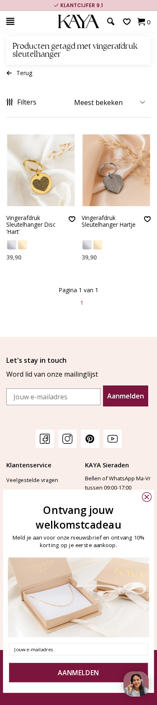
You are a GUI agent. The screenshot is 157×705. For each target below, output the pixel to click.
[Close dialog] (147, 497)
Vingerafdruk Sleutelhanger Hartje (109, 221)
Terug (24, 73)
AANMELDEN (78, 672)
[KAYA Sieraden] (78, 22)
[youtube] (113, 439)
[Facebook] (45, 439)
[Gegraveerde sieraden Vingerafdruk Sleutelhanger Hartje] (116, 170)
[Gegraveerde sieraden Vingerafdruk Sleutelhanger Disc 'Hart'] (40, 170)
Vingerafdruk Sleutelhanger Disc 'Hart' (30, 225)
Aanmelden (125, 396)
